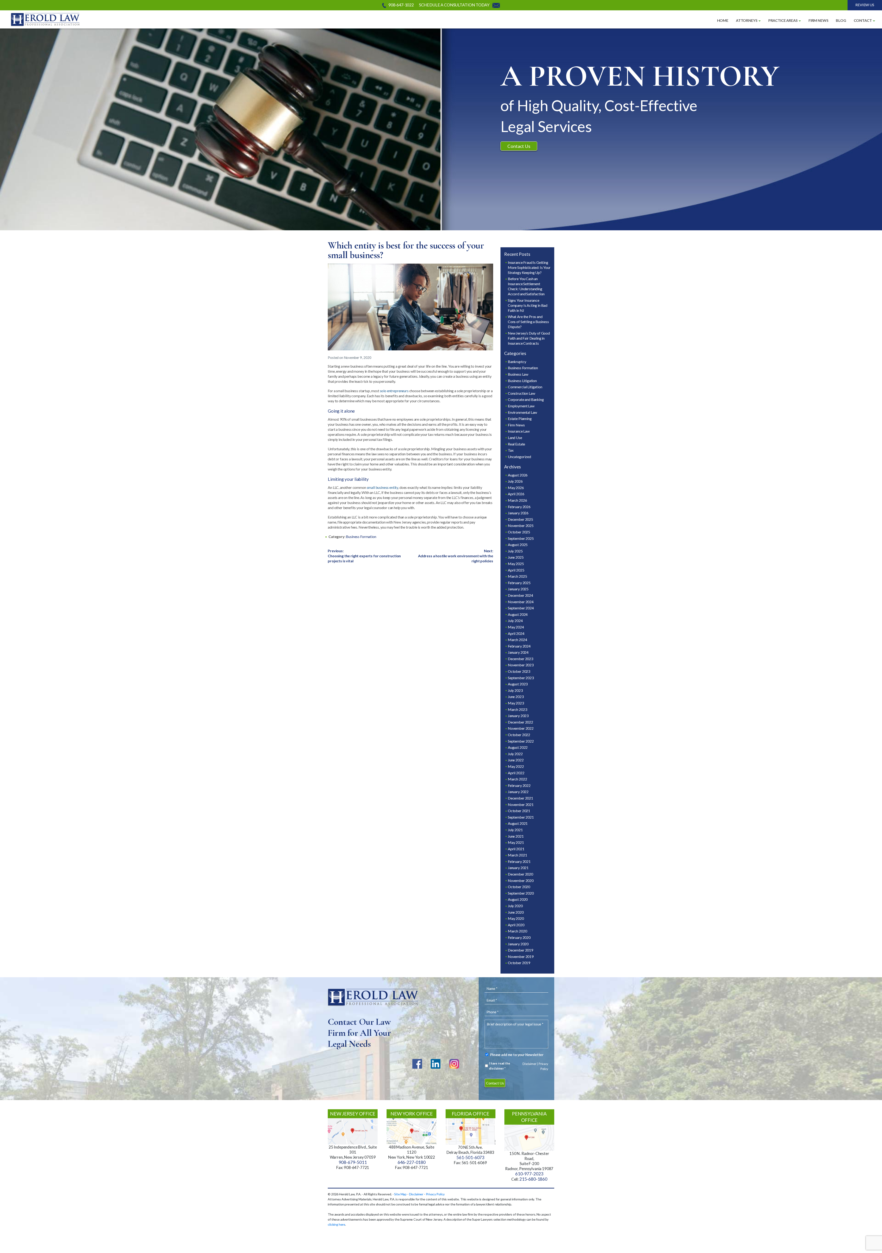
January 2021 (518, 867)
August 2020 (518, 899)
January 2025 (518, 589)
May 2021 (516, 842)
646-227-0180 (412, 1162)
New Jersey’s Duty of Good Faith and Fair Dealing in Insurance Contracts (529, 338)
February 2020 (519, 937)
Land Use (515, 437)
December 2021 (520, 798)
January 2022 (518, 791)
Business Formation (361, 536)
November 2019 (521, 956)
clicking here (336, 1224)
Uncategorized (519, 456)
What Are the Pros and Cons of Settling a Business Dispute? (528, 321)
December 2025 (520, 519)
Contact (863, 20)
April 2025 (516, 570)
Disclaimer (529, 1064)
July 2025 (515, 551)
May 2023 (516, 703)
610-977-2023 (529, 1173)
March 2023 (517, 709)
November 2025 (521, 525)
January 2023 (518, 715)
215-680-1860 (533, 1179)
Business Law (518, 374)
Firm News (818, 20)
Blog (841, 20)
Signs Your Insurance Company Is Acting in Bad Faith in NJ (527, 305)
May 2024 (516, 627)
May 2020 (516, 918)
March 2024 (517, 639)
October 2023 (519, 671)
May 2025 (516, 563)
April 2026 (516, 494)
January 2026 (518, 513)
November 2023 (521, 665)
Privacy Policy (435, 1194)
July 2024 (515, 620)
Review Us (864, 5)
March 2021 (517, 855)
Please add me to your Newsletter (516, 1055)
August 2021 (518, 823)
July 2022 (515, 754)
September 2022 (521, 741)
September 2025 (521, 538)
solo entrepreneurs (394, 391)
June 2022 (516, 760)
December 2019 (520, 950)
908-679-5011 (353, 1162)
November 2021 (521, 804)
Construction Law (521, 393)
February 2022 (519, 785)
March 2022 (517, 779)
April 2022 (516, 773)
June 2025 (516, 557)
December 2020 (520, 874)
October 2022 (519, 734)
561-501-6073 (470, 1157)
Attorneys (747, 20)
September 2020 (521, 893)
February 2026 (519, 506)
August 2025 (518, 544)
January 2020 (518, 944)
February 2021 (519, 861)
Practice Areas (783, 20)
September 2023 (521, 678)
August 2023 (518, 684)
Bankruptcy (517, 361)
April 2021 (516, 849)
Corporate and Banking (526, 399)
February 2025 (519, 582)
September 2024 (521, 608)
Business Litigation (522, 380)
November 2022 (521, 728)
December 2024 (520, 595)
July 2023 (515, 690)
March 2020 (517, 931)
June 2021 (516, 836)
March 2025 (517, 576)
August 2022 (518, 747)
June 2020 (516, 912)
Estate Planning (520, 418)
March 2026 (517, 500)
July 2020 (515, 906)
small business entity (382, 487)
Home (722, 20)
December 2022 (520, 722)
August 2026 (518, 475)
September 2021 (521, 817)
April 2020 (516, 925)
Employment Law (521, 406)
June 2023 (516, 696)
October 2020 (519, 886)
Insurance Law (519, 431)
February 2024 (519, 646)
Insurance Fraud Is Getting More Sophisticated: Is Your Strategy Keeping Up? (529, 267)
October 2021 (519, 810)
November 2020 (521, 880)
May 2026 (516, 487)
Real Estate (516, 444)
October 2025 (519, 532)
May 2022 (516, 766)
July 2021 (515, 830)
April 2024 (516, 633)
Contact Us (518, 146)
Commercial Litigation (525, 387)
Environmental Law (522, 412)
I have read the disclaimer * (499, 1066)
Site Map (400, 1194)
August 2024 (518, 614)
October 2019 (519, 962)
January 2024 (518, 652)
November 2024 (521, 602)
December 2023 (520, 658)
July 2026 (515, 481)
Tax (511, 450)
